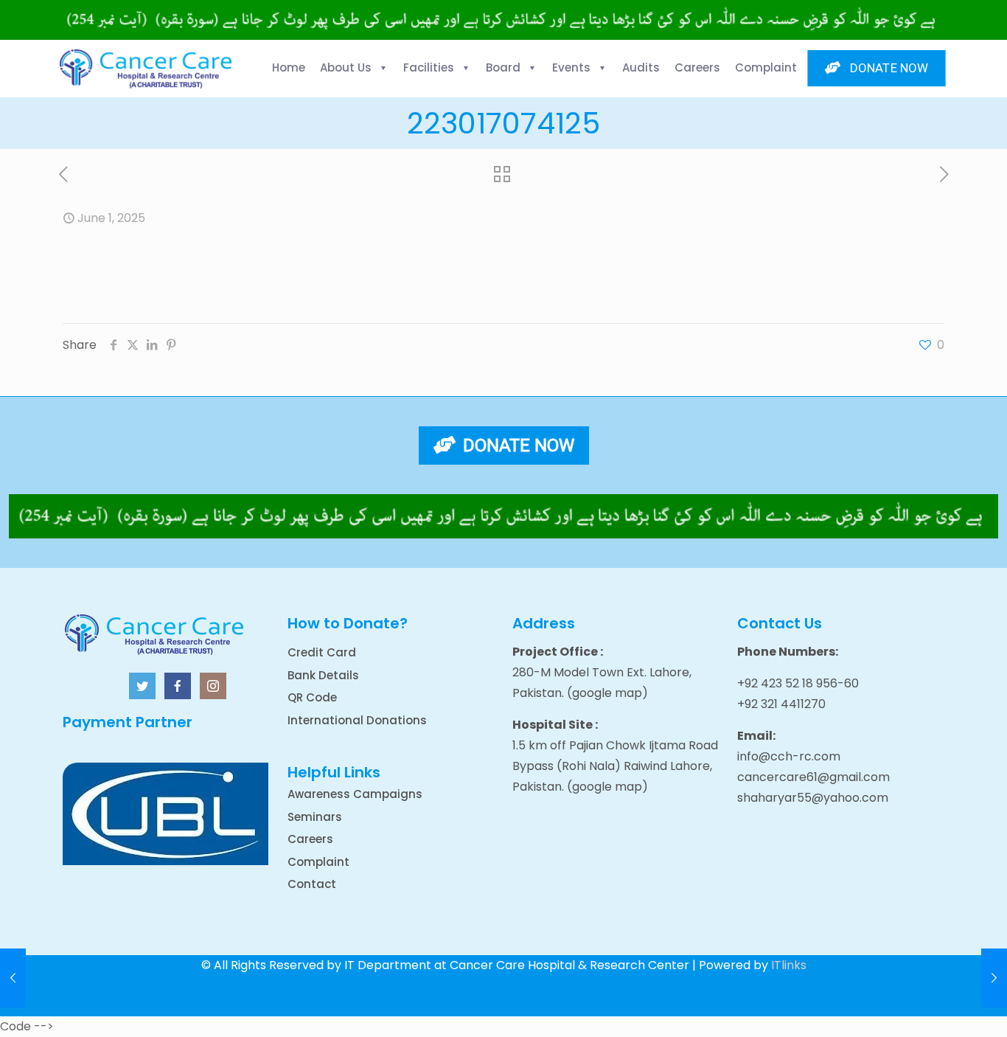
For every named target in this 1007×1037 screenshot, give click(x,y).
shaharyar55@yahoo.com (812, 797)
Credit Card (322, 652)
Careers (310, 839)
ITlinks (788, 965)
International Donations (357, 720)
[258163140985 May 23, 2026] (13, 977)
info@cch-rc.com (788, 756)
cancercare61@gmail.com (813, 777)
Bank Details (323, 675)
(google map (604, 692)
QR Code (312, 697)
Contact (312, 884)
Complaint (318, 862)
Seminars (315, 817)
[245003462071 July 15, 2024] (994, 977)
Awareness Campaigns (355, 794)
